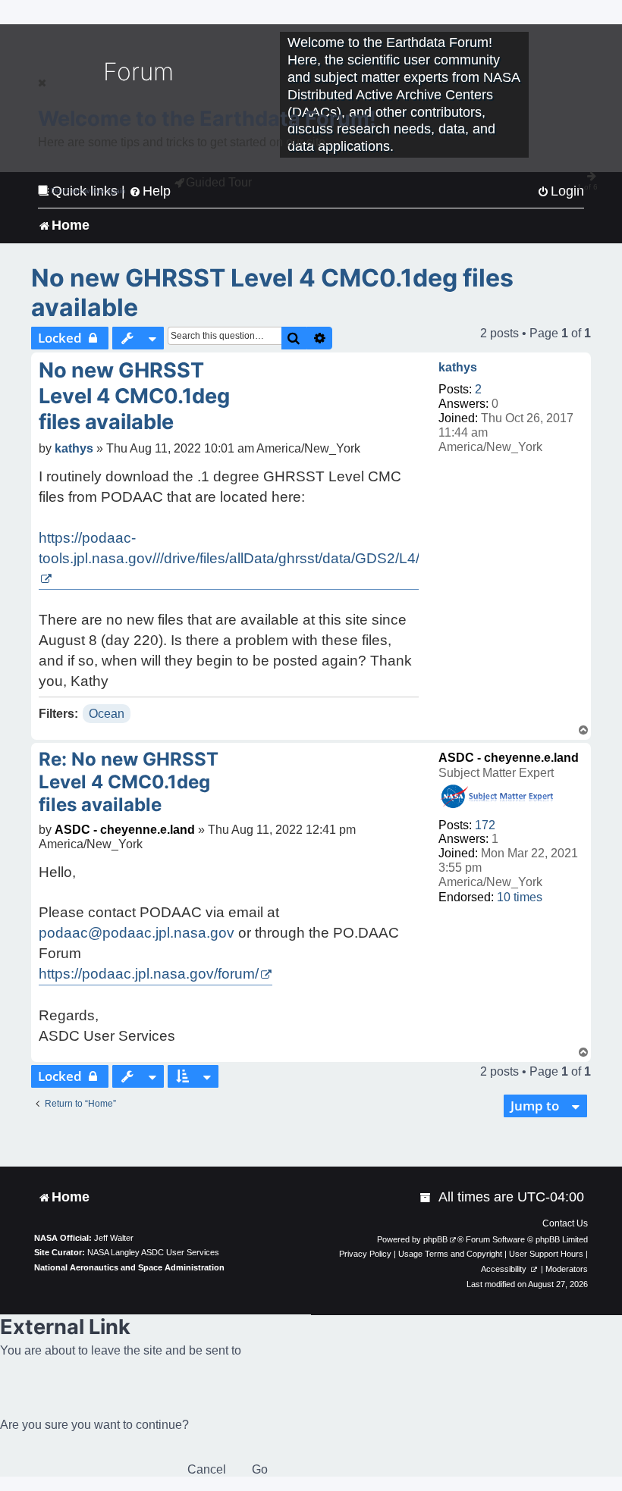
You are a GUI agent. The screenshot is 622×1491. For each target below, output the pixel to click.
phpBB (435, 1239)
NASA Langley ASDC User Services (153, 1252)
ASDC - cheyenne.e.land (508, 757)
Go (260, 1469)
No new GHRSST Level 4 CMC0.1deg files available (272, 292)
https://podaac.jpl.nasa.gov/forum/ (149, 974)
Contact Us (565, 1223)
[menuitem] (426, 1197)
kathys (457, 367)
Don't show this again (88, 190)
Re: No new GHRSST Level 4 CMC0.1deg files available (128, 782)
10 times (519, 897)
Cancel (206, 1469)
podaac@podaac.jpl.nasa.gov (136, 933)
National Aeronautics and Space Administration (129, 1267)
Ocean (106, 713)
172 (485, 825)
